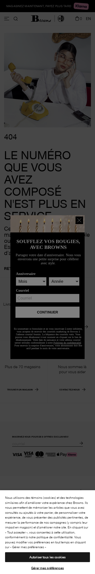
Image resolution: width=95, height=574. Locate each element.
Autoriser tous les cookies (47, 557)
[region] (47, 532)
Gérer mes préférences (47, 568)
